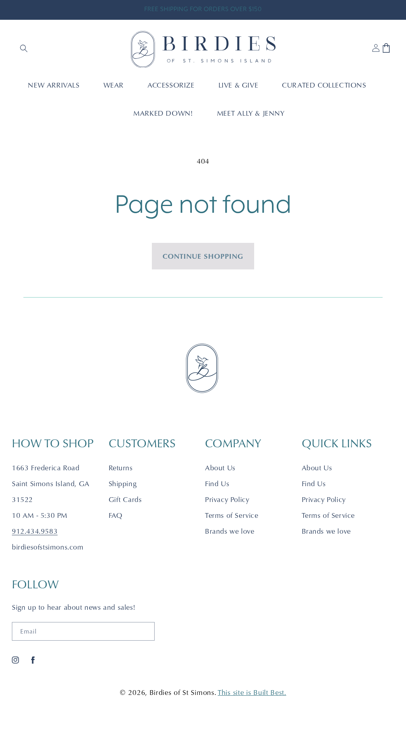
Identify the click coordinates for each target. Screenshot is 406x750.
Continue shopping (203, 256)
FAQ (116, 515)
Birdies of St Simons (181, 692)
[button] (24, 49)
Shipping (123, 484)
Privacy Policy (227, 499)
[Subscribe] (145, 631)
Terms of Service (232, 515)
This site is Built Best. (252, 692)
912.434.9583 (34, 531)
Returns (121, 468)
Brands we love (229, 531)
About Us (220, 468)
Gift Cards (125, 499)
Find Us (217, 484)
